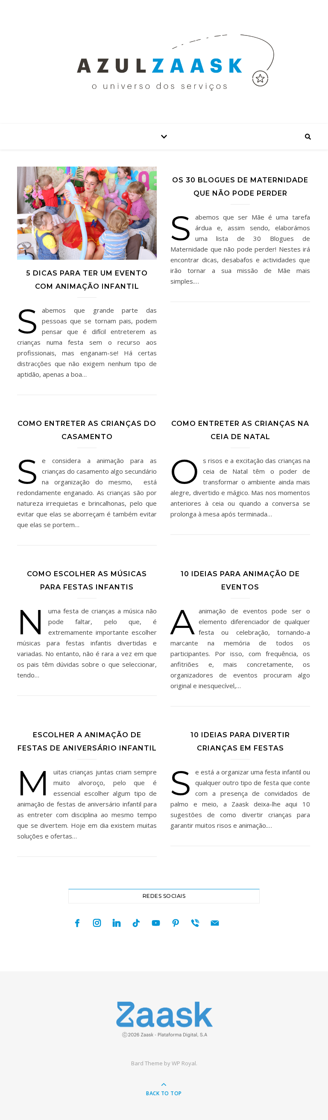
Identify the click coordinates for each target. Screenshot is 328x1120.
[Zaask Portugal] (164, 1019)
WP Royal (184, 1063)
